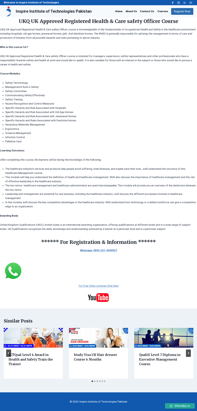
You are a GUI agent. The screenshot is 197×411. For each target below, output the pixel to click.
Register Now (182, 11)
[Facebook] (172, 2)
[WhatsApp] (184, 2)
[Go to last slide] (8, 353)
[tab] (92, 381)
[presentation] (33, 338)
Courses (162, 11)
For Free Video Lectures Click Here (99, 285)
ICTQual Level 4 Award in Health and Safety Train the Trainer (31, 359)
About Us (131, 11)
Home (119, 11)
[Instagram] (178, 2)
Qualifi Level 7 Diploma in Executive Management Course (160, 359)
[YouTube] (190, 2)
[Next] (188, 353)
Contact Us (147, 11)
